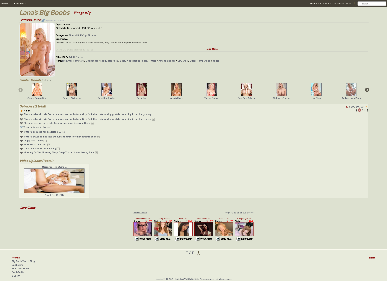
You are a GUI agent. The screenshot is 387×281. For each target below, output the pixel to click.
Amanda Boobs (166, 60)
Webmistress (225, 279)
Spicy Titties (149, 60)
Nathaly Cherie (281, 98)
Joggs (216, 60)
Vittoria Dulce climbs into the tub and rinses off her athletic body (60, 136)
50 (357, 106)
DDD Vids (183, 60)
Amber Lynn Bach (351, 98)
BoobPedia (18, 272)
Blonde (92, 35)
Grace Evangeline (36, 98)
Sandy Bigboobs (72, 98)
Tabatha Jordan (106, 98)
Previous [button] (20, 90)
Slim (71, 35)
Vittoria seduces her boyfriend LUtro (44, 132)
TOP (191, 253)
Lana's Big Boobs (44, 12)
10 (347, 106)
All (362, 106)
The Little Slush (20, 268)
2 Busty (16, 276)
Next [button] (367, 90)
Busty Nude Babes (130, 60)
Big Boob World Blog (23, 261)
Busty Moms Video (200, 60)
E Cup (83, 35)
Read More (212, 49)
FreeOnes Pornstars (73, 60)
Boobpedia (92, 60)
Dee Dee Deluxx (246, 98)
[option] (37, 91)
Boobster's (17, 265)
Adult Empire (76, 57)
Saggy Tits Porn (109, 60)
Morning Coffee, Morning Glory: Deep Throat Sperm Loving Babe (59, 152)
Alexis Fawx (176, 98)
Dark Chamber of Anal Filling (40, 148)
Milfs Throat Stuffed (35, 144)
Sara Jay (141, 98)
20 (352, 106)
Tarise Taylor (211, 98)
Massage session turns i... (54, 166)
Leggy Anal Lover (33, 140)
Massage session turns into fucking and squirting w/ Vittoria (57, 123)
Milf (77, 35)
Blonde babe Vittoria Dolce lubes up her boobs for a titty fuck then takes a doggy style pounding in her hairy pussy (88, 114)
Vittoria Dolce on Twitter (37, 127)
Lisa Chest (316, 98)
